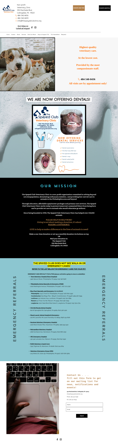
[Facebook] (32, 27)
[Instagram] (35, 27)
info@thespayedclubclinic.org (29, 21)
